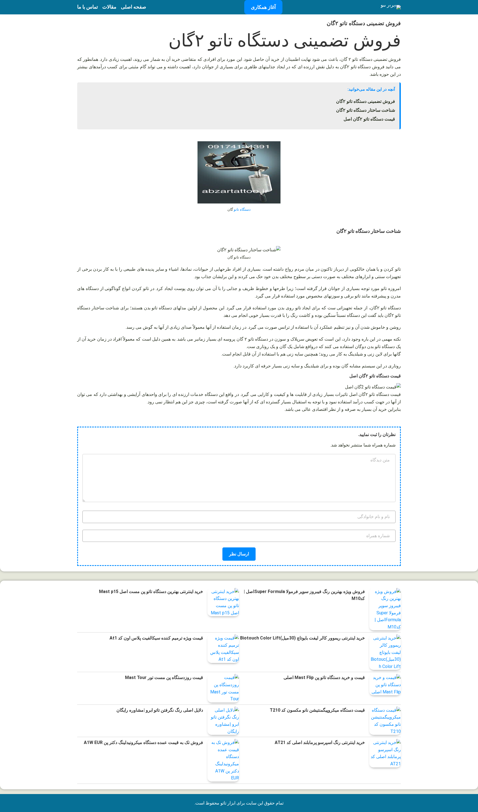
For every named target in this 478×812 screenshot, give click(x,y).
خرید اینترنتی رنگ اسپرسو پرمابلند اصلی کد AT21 (320, 742)
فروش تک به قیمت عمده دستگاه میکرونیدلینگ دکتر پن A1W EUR (143, 742)
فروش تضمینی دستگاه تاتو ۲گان (365, 101)
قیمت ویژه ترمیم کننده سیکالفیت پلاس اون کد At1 (156, 638)
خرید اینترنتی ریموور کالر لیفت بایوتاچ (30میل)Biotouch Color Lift (302, 638)
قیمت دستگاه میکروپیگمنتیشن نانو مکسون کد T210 (317, 710)
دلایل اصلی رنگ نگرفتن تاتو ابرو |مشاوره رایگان (159, 710)
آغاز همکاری (263, 7)
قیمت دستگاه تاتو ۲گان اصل (369, 119)
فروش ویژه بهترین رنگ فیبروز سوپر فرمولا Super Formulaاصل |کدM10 (304, 595)
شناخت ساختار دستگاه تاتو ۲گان (365, 110)
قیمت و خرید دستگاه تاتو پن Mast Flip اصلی (324, 677)
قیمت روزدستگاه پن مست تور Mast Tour (164, 677)
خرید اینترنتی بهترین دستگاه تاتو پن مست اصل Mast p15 (151, 591)
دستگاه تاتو (242, 209)
